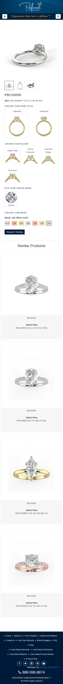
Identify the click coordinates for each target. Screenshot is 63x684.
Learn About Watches (18, 654)
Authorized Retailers (48, 636)
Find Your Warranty (26, 640)
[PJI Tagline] (31, 16)
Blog (31, 645)
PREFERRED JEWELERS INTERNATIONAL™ (31, 678)
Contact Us (10, 640)
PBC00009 (31, 503)
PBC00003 (31, 318)
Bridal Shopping (43, 640)
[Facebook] (19, 663)
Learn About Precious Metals (42, 654)
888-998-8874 (33, 672)
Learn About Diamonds (20, 650)
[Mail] (43, 663)
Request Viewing (14, 232)
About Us (18, 636)
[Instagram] (31, 663)
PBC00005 (31, 411)
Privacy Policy (31, 659)
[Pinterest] (37, 663)
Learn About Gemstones (43, 650)
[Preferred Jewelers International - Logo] (30, 7)
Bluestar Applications (49, 667)
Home (8, 636)
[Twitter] (25, 663)
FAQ (55, 640)
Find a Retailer (31, 636)
